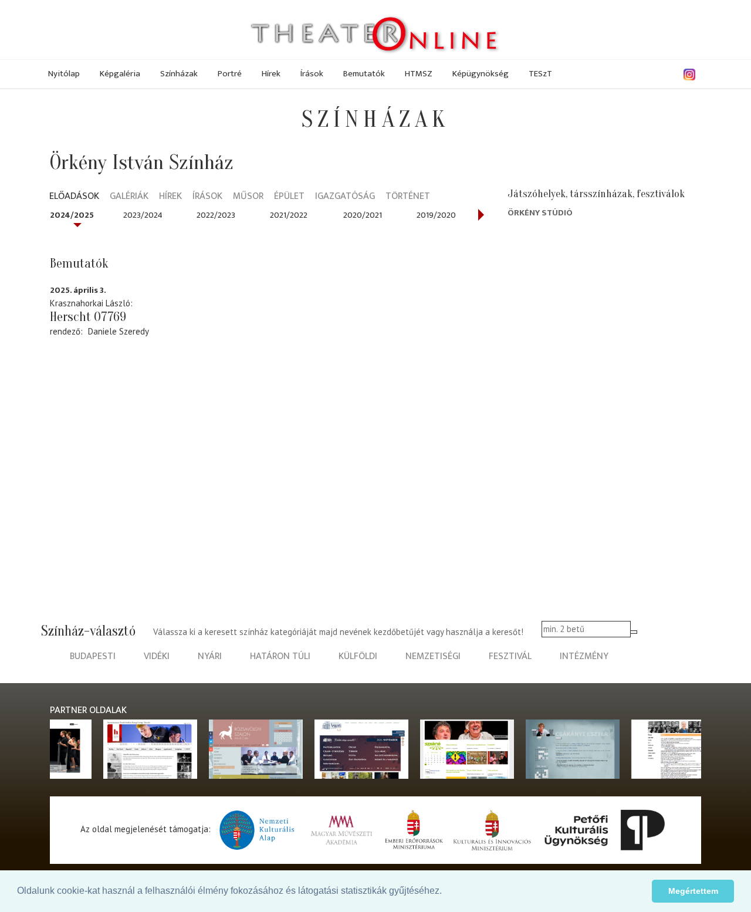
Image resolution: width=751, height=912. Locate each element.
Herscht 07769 (88, 317)
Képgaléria (120, 73)
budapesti (93, 656)
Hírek (271, 73)
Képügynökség (480, 73)
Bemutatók (364, 73)
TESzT (540, 73)
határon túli (280, 656)
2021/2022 (288, 215)
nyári (210, 656)
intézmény (584, 656)
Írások (311, 73)
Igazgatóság (345, 197)
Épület (289, 197)
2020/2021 (362, 215)
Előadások (74, 197)
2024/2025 (72, 215)
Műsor (248, 197)
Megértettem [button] (693, 891)
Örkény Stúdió (540, 212)
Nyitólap (64, 73)
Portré (230, 73)
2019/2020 (436, 215)
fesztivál (510, 656)
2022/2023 (216, 215)
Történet (407, 197)
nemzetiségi (433, 656)
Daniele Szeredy (118, 331)
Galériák (129, 197)
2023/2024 (143, 215)
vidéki (157, 656)
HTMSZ (418, 73)
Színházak (179, 73)
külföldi (358, 656)
